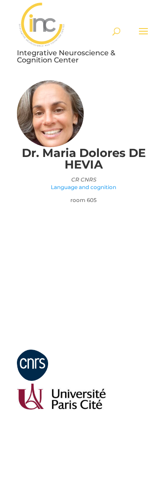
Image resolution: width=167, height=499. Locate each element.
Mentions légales (36, 346)
